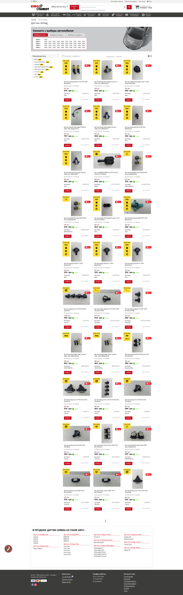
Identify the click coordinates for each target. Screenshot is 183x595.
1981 (49, 47)
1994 (62, 45)
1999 (83, 45)
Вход (150, 1)
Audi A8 (35, 543)
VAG (37, 74)
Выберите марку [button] (56, 35)
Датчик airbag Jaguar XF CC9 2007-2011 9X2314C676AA (106, 310)
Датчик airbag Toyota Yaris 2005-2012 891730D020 (106, 446)
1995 (66, 45)
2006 (70, 43)
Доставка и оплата (117, 1)
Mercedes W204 (99, 542)
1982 (54, 47)
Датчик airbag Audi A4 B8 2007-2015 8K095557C (136, 219)
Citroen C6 (97, 537)
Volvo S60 (67, 546)
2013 (58, 41)
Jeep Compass (37, 548)
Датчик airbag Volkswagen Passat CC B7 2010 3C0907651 (106, 219)
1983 (58, 47)
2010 (45, 41)
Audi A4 (35, 537)
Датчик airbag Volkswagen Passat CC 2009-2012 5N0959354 (105, 82)
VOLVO (38, 77)
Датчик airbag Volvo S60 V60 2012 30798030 (135, 400)
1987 (75, 47)
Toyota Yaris (128, 544)
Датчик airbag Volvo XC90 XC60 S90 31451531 (75, 310)
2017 (75, 41)
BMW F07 (66, 537)
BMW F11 (66, 541)
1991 (49, 45)
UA (36, 1)
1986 (70, 47)
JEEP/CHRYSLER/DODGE (43, 67)
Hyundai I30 (127, 537)
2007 (75, 43)
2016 (70, 41)
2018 (79, 41)
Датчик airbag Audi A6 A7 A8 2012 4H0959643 (135, 128)
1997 (75, 45)
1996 (70, 45)
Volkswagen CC (98, 548)
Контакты (142, 1)
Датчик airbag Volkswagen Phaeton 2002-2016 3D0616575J (75, 128)
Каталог (126, 588)
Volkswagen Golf (99, 550)
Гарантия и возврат (131, 1)
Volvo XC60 (67, 552)
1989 (83, 47)
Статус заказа (128, 576)
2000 (45, 43)
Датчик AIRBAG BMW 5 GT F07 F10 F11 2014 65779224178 (106, 173)
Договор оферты (129, 586)
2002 (54, 43)
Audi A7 (35, 541)
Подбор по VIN (74, 7)
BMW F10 (66, 539)
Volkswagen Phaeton (100, 554)
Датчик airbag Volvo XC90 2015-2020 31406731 (75, 400)
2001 (49, 43)
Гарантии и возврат (130, 584)
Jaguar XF (127, 550)
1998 (79, 45)
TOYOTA (38, 72)
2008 (79, 43)
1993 (58, 45)
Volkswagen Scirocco (100, 556)
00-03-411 (66, 577)
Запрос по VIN (66, 582)
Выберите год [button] (39, 35)
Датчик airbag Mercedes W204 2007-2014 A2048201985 (136, 173)
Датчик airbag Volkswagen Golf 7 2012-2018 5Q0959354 (137, 82)
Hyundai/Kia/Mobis (41, 62)
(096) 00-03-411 (58, 6)
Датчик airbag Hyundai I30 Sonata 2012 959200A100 (137, 355)
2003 (58, 43)
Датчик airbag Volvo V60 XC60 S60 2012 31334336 (106, 400)
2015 (66, 41)
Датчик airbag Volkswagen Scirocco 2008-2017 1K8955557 (105, 128)
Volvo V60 (67, 550)
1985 (66, 47)
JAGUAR (38, 64)
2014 (62, 41)
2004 (62, 43)
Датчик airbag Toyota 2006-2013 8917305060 (74, 491)
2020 (45, 39)
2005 (66, 43)
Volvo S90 (67, 548)
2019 (83, 41)
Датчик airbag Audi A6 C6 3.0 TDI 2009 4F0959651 (75, 82)
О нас (125, 591)
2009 (83, 43)
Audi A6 (35, 539)
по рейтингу (75, 56)
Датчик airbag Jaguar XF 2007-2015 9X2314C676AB (136, 310)
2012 (54, 41)
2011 (49, 41)
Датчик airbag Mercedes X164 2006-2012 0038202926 (136, 446)
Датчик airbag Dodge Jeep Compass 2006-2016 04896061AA (75, 355)
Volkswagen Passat (100, 552)
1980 (45, 47)
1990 (45, 45)
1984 (62, 47)
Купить (67, 100)
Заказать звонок (67, 579)
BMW (37, 59)
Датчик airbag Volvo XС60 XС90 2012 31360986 (136, 491)
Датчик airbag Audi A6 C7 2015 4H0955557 (73, 264)
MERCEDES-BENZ (41, 69)
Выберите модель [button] (75, 35)
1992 (54, 45)
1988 (79, 47)
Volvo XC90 (67, 554)
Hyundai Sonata (128, 539)
